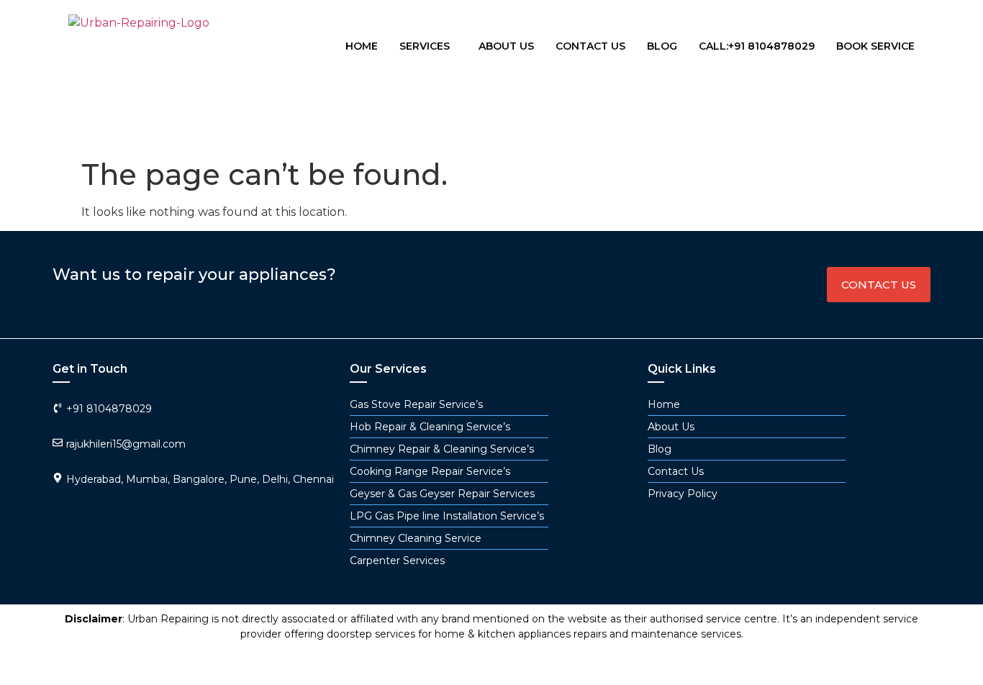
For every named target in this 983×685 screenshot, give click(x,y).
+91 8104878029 (109, 408)
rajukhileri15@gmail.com (126, 443)
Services (424, 46)
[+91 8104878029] (58, 408)
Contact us (590, 46)
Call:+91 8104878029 (757, 46)
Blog (662, 46)
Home (361, 46)
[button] (428, 46)
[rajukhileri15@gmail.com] (58, 442)
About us (506, 46)
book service (875, 46)
